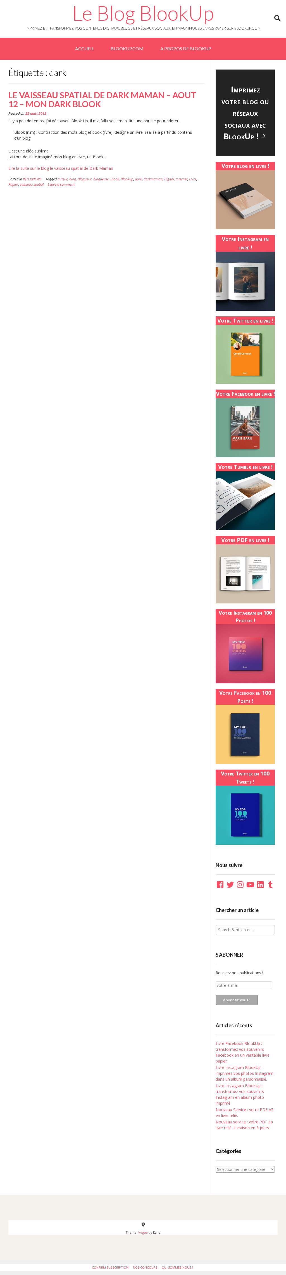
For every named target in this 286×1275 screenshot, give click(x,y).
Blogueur (85, 179)
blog (72, 179)
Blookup (127, 179)
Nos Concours (145, 1267)
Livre (192, 179)
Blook (114, 179)
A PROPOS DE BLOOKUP (185, 48)
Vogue (143, 1232)
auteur (63, 179)
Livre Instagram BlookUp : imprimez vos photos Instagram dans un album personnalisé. (244, 1073)
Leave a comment (61, 184)
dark (138, 179)
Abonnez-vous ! (237, 999)
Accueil (84, 48)
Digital (169, 179)
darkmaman (153, 179)
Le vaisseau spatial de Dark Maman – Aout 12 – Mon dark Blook (102, 99)
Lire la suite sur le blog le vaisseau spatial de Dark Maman (60, 168)
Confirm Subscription (110, 1267)
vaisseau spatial (32, 184)
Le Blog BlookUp (143, 13)
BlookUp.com (127, 48)
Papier (13, 184)
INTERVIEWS (32, 179)
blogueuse (101, 179)
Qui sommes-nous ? (177, 1267)
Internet (181, 179)
